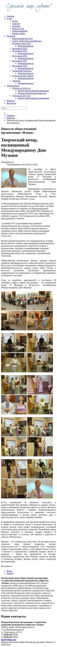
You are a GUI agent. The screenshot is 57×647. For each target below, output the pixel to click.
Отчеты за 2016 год (21, 88)
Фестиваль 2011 (19, 61)
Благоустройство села (22, 38)
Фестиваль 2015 (19, 48)
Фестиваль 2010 (19, 66)
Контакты (11, 103)
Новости (11, 101)
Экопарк (16, 81)
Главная (10, 16)
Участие (16, 23)
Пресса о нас (18, 28)
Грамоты (16, 26)
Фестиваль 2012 (19, 56)
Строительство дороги (22, 76)
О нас (9, 18)
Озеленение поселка (21, 71)
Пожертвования (19, 31)
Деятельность (13, 86)
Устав (14, 21)
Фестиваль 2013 (19, 51)
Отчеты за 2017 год (21, 96)
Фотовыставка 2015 (21, 43)
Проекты (11, 36)
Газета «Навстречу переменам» (27, 41)
